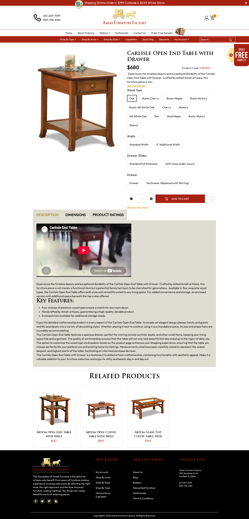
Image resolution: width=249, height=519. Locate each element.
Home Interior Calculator (103, 495)
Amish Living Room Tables (122, 46)
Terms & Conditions (143, 498)
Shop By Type (103, 487)
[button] (105, 33)
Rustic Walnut (197, 116)
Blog (135, 477)
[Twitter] (42, 501)
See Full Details (136, 86)
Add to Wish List (212, 199)
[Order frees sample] (238, 55)
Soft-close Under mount (179, 163)
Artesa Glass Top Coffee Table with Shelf (148, 435)
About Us (138, 472)
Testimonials (139, 493)
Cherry (166, 107)
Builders (137, 482)
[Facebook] (35, 501)
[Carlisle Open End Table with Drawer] (77, 102)
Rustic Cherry (150, 98)
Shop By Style (103, 482)
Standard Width (139, 144)
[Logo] (124, 17)
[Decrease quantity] (131, 199)
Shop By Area (59, 46)
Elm (156, 116)
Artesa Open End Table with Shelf (54, 434)
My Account (102, 472)
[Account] (206, 18)
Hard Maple (174, 116)
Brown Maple (174, 98)
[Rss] (55, 501)
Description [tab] (47, 215)
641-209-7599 (51, 15)
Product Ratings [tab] (108, 215)
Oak (131, 98)
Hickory (183, 107)
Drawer (134, 183)
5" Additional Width (168, 144)
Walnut (133, 125)
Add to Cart (180, 198)
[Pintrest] (49, 501)
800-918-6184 (52, 19)
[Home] (44, 46)
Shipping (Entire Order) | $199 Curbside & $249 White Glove (125, 3)
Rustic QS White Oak (141, 107)
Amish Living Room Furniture (87, 46)
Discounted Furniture (144, 487)
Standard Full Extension (143, 163)
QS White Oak (138, 116)
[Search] (230, 39)
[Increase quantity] (151, 199)
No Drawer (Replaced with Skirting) (168, 183)
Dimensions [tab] (75, 215)
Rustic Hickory (198, 98)
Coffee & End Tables (152, 46)
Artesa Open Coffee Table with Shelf (101, 434)
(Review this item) (138, 207)
